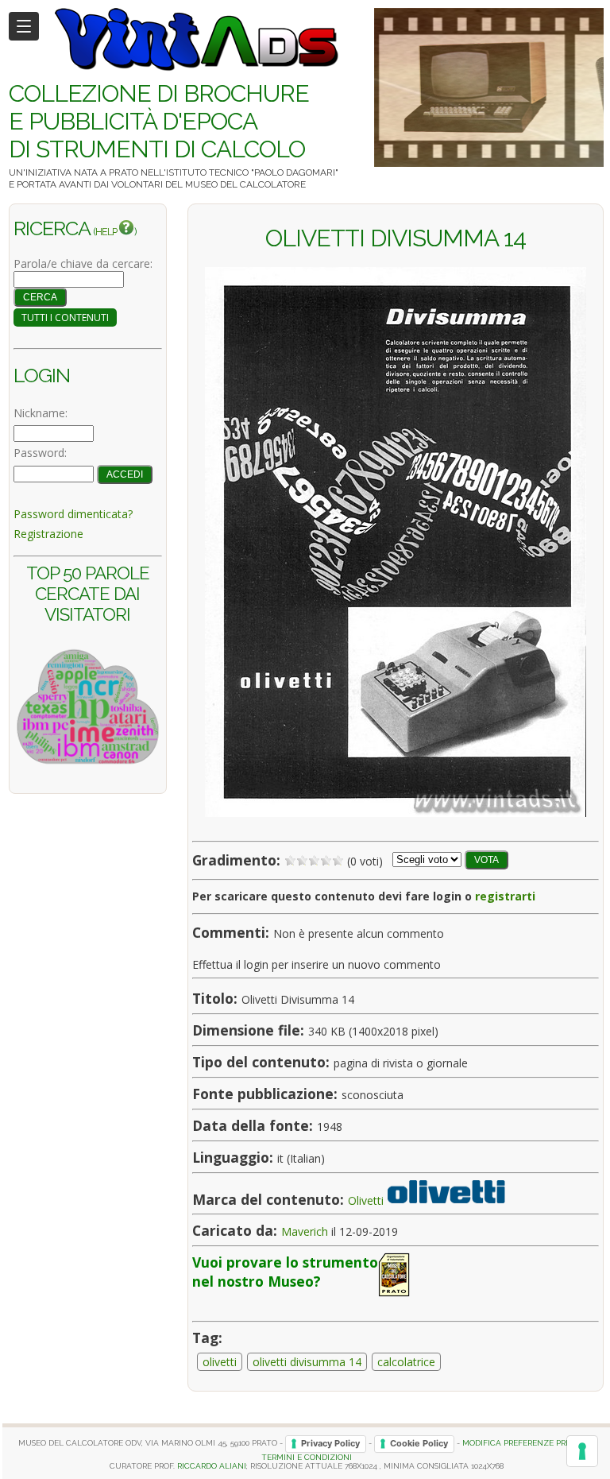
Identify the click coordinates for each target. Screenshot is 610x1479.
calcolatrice (406, 1361)
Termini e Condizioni (306, 1457)
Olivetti (366, 1199)
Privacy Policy (330, 1443)
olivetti (220, 1361)
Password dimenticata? (73, 513)
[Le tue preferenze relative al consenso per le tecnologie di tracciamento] (582, 1451)
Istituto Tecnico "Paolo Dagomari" (252, 172)
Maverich (304, 1231)
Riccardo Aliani (211, 1466)
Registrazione (48, 533)
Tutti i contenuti (65, 317)
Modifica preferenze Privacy (525, 1443)
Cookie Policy (419, 1443)
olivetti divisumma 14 (307, 1361)
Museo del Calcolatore (245, 184)
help (106, 232)
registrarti (505, 896)
